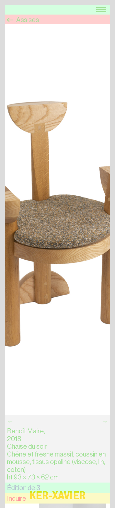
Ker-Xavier (57, 497)
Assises (27, 20)
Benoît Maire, (26, 431)
